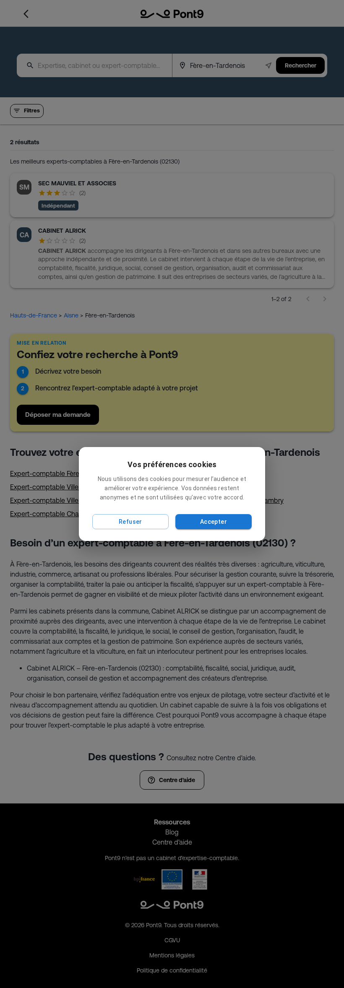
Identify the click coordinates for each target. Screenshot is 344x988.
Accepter (213, 521)
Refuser (130, 521)
